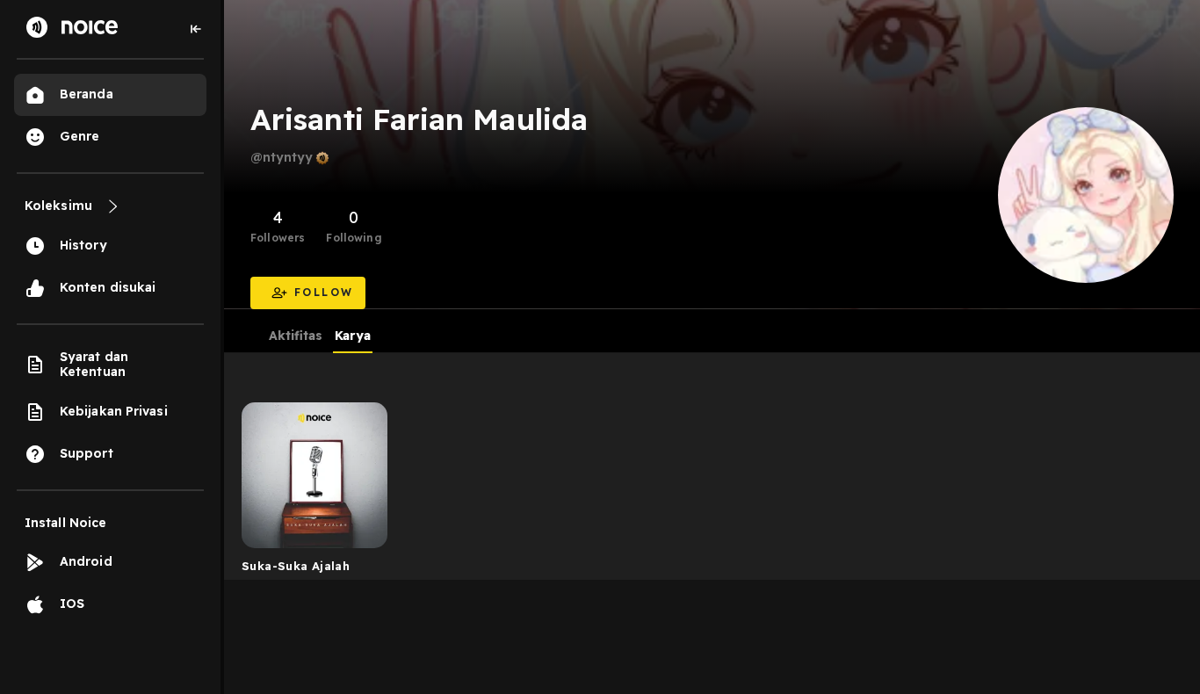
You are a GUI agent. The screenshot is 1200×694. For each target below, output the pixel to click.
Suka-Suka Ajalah (296, 566)
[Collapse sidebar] (196, 29)
